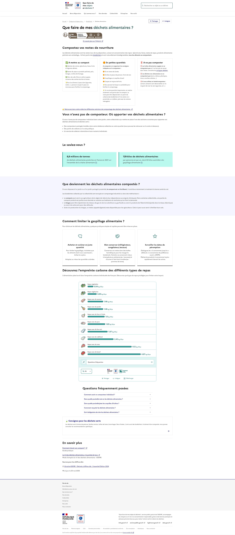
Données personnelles (94, 528)
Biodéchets (89, 21)
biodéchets (97, 55)
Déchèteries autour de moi (69, 489)
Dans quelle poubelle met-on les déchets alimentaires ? (103, 399)
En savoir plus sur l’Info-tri (92, 41)
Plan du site (65, 528)
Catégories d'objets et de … (76, 21)
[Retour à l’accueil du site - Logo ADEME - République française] (80, 518)
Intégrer (167, 21)
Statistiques (141, 528)
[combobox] (158, 5)
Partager (155, 21)
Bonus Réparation (75, 13)
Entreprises (124, 13)
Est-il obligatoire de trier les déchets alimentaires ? (101, 412)
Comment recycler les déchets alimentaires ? (99, 408)
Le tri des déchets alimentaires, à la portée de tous (80, 455)
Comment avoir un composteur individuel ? (99, 394)
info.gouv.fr (122, 523)
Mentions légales (75, 528)
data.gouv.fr (166, 523)
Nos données (103, 13)
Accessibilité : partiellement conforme (113, 528)
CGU (84, 528)
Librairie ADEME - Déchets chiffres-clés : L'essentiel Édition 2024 (86, 466)
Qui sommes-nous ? (90, 13)
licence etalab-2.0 (127, 532)
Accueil (64, 13)
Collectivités (114, 13)
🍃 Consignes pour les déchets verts (83, 420)
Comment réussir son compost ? (73, 448)
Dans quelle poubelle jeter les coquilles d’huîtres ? (101, 403)
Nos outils (134, 13)
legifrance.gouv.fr (153, 523)
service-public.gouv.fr (136, 523)
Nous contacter (66, 507)
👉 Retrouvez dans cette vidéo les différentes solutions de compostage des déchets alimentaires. (96, 109)
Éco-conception (130, 528)
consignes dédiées (162, 70)
